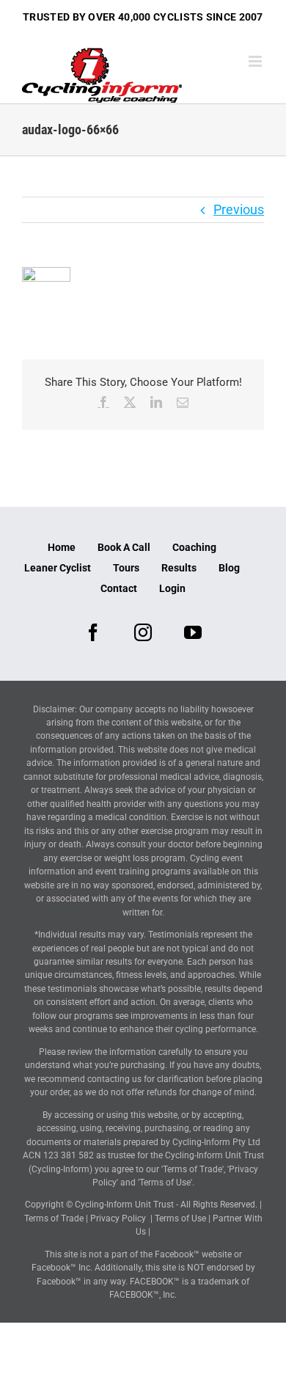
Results (179, 568)
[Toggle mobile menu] (256, 61)
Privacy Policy (118, 1218)
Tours (126, 568)
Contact (118, 588)
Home (62, 547)
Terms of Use (180, 1218)
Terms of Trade (54, 1218)
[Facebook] (93, 632)
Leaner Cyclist (57, 568)
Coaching (194, 547)
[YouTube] (193, 632)
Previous (238, 209)
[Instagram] (143, 632)
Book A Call (124, 547)
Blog (229, 568)
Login (172, 588)
